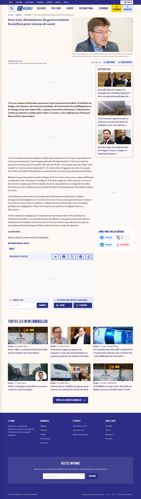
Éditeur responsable (80, 434)
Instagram (109, 434)
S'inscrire (92, 476)
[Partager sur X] (72, 256)
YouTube (108, 439)
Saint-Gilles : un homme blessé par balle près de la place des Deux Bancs (28, 351)
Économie (103, 8)
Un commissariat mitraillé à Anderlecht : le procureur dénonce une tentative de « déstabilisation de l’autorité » (113, 352)
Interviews (19, 2)
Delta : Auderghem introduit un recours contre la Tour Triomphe (27, 388)
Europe (70, 8)
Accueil (10, 15)
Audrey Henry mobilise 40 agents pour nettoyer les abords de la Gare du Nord (70, 388)
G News (62, 305)
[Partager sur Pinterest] (80, 256)
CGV (108, 494)
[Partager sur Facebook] (63, 256)
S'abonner (42, 305)
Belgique (41, 8)
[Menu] (11, 8)
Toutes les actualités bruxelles (69, 400)
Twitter (108, 430)
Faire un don (127, 2)
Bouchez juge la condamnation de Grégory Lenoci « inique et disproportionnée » (113, 150)
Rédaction (18, 61)
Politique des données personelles (92, 494)
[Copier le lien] (55, 256)
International (86, 8)
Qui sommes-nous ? (80, 426)
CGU (113, 494)
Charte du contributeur (125, 494)
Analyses (57, 2)
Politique (56, 8)
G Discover (83, 305)
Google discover (126, 62)
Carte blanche (29, 2)
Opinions (49, 2)
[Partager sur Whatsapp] (89, 256)
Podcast (66, 2)
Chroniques (40, 2)
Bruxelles (28, 15)
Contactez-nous (79, 430)
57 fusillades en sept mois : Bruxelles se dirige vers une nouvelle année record (112, 388)
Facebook (108, 426)
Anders (11, 249)
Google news (110, 62)
